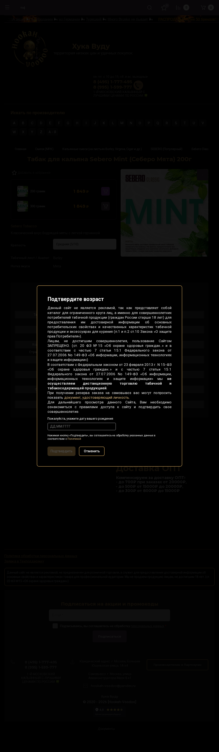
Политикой (74, 438)
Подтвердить (61, 451)
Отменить (92, 451)
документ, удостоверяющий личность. (97, 397)
